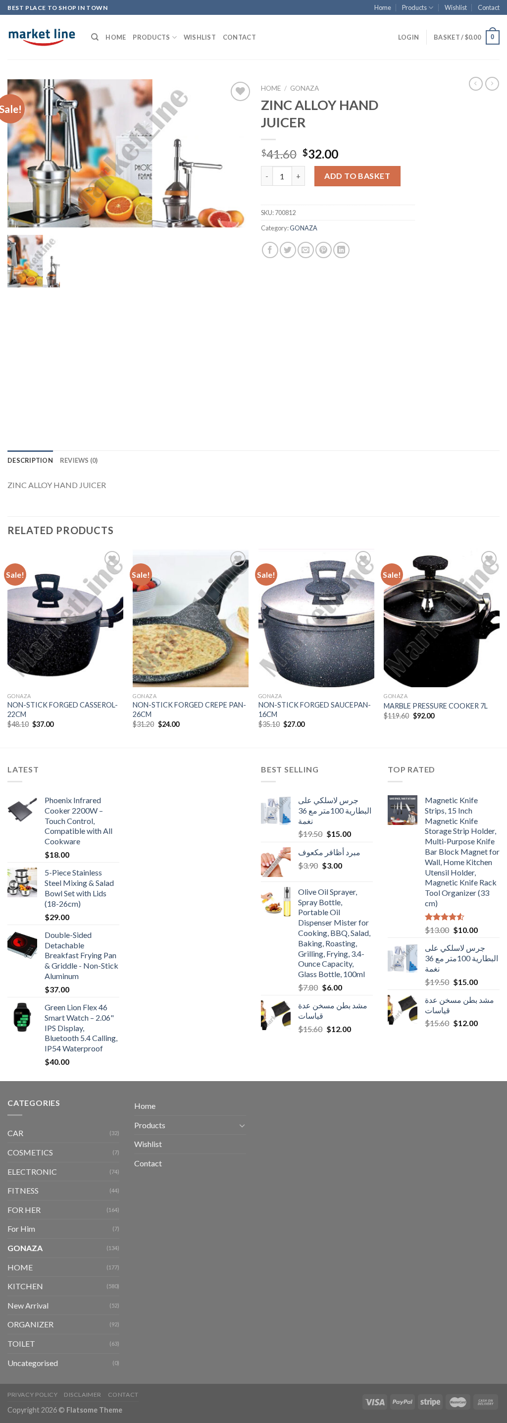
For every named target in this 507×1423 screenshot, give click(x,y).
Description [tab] (30, 460)
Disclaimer (82, 1394)
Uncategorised (32, 1363)
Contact (489, 7)
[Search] (95, 37)
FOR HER (24, 1209)
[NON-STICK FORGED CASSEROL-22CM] (65, 617)
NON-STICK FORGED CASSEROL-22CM (62, 709)
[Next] (499, 647)
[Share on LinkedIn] (341, 250)
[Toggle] (242, 1125)
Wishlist (456, 7)
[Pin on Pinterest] (323, 250)
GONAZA (304, 88)
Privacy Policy (32, 1394)
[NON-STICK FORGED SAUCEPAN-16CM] (316, 617)
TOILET (21, 1343)
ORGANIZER (30, 1324)
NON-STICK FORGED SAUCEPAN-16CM (314, 709)
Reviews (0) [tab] (79, 460)
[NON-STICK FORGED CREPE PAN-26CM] (191, 617)
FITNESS (23, 1190)
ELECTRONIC (32, 1171)
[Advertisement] (465, 256)
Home (382, 7)
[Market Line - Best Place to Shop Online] (41, 37)
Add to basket (357, 175)
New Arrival (28, 1305)
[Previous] (7, 647)
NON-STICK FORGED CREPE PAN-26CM (189, 709)
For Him (21, 1228)
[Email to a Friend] (306, 250)
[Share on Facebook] (270, 250)
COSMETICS (30, 1152)
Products (414, 7)
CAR (15, 1133)
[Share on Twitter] (288, 250)
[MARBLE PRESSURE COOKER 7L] (442, 617)
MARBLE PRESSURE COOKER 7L (436, 706)
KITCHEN (25, 1286)
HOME (20, 1267)
